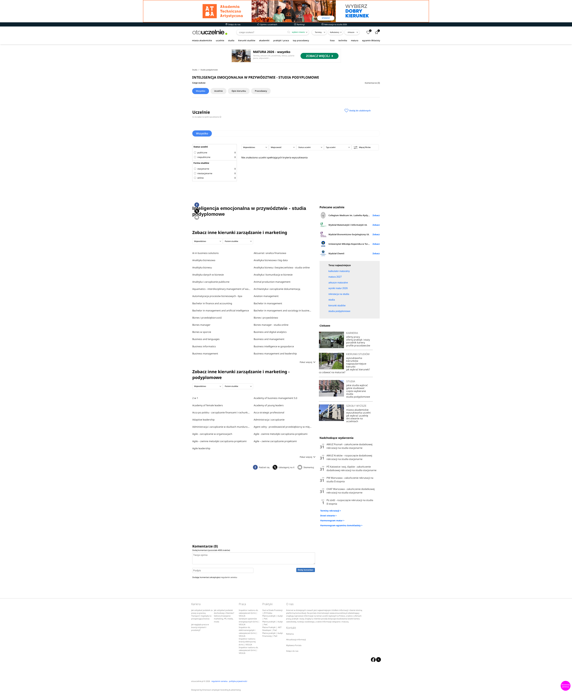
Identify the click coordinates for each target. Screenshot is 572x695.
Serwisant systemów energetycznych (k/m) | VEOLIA (249, 621)
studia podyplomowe (358, 396)
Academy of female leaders (207, 405)
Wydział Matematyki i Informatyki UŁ (347, 224)
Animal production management (272, 281)
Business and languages (206, 339)
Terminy (318, 32)
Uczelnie (218, 90)
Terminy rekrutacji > (330, 510)
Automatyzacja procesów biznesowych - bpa (217, 296)
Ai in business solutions (205, 253)
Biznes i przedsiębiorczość (207, 317)
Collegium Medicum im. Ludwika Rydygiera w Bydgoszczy (354, 215)
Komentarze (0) (372, 82)
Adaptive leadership (203, 419)
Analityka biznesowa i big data (271, 260)
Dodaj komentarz (305, 570)
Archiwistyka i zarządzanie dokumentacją (277, 289)
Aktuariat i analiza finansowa (270, 253)
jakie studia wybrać (357, 385)
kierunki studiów (246, 40)
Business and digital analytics (270, 332)
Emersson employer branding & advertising (221, 690)
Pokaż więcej (306, 362)
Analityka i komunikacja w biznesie (273, 274)
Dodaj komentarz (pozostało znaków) (211, 550)
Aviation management (266, 296)
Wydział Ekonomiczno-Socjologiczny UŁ (348, 234)
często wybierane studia (356, 392)
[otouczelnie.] (210, 32)
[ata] (286, 11)
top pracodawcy (301, 40)
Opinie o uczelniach (268, 24)
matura (354, 40)
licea (332, 40)
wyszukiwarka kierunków (354, 359)
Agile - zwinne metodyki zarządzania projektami (280, 434)
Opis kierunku (239, 90)
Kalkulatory (334, 32)
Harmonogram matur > (332, 520)
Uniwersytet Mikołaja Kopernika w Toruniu (350, 243)
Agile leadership (201, 448)
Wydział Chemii (336, 253)
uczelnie (220, 40)
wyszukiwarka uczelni (358, 412)
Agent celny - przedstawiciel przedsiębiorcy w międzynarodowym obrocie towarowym (283, 426)
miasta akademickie (202, 40)
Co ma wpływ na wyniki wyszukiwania (206, 117)
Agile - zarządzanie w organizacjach (212, 434)
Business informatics (204, 346)
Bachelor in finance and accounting (212, 303)
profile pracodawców (358, 345)
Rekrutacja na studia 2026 (335, 24)
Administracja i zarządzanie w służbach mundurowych (221, 426)
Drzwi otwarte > (328, 515)
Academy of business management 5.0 (275, 398)
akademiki (264, 40)
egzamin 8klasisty (371, 40)
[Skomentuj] (196, 217)
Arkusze (351, 32)
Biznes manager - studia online (271, 324)
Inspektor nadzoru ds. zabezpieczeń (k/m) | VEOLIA (248, 613)
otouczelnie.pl (197, 681)
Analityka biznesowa (203, 260)
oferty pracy (353, 336)
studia (231, 40)
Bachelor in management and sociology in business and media (283, 310)
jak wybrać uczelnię (357, 415)
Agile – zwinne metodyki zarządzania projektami (219, 441)
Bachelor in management (268, 303)
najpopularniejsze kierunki (356, 365)
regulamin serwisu (229, 577)
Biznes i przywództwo (266, 317)
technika (342, 40)
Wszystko (200, 90)
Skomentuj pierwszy (565, 686)
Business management (205, 353)
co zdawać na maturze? (332, 372)
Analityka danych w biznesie (208, 274)
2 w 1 (195, 398)
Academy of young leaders (269, 405)
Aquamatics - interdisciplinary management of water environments (221, 289)
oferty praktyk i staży (358, 339)
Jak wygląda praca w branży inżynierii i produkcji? (200, 627)
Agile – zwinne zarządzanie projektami (275, 441)
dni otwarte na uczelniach (354, 420)
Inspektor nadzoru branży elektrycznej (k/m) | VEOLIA (247, 642)
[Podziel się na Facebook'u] (196, 204)
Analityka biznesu (202, 267)
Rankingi (300, 24)
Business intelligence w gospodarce (274, 346)
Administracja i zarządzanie (269, 419)
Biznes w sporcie (201, 332)
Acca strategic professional (269, 412)
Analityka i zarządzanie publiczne (210, 281)
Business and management (269, 339)
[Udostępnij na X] (196, 211)
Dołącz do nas (234, 24)
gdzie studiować (355, 388)
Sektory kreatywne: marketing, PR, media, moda (223, 619)
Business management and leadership (275, 353)
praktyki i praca (281, 40)
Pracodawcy (261, 90)
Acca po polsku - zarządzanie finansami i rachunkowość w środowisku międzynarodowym (221, 412)
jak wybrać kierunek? (358, 369)
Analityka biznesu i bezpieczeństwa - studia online (282, 267)
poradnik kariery (355, 342)
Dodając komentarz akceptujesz (214, 577)
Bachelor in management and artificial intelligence (220, 310)
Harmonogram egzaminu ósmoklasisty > (341, 525)
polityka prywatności (238, 681)
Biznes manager (201, 324)
